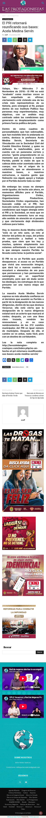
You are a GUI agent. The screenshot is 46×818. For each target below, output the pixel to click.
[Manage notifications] (41, 813)
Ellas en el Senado (31, 795)
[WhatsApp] (15, 40)
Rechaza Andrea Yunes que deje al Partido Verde (12, 394)
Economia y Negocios (11, 804)
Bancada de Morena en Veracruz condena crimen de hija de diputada (34, 395)
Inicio (3, 16)
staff (6, 35)
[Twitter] (9, 40)
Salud (5, 807)
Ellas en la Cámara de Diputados (17, 797)
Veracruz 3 (37, 807)
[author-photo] (23, 417)
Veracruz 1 (20, 807)
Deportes (33, 793)
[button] (3, 3)
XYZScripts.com (34, 817)
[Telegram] (30, 40)
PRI (27, 367)
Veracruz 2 (28, 807)
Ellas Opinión (21, 800)
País (38, 804)
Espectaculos (10, 800)
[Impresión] (25, 40)
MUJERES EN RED (14, 802)
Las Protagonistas (13, 16)
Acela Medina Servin (18, 367)
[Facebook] (4, 40)
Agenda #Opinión (14, 790)
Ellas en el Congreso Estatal (15, 795)
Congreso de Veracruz (29, 790)
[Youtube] (26, 782)
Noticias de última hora (27, 804)
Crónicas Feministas (15, 793)
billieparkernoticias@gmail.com (28, 767)
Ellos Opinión (33, 797)
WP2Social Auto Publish (14, 817)
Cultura (25, 793)
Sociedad (12, 807)
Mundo (24, 802)
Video (23, 809)
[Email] (20, 40)
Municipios (31, 802)
